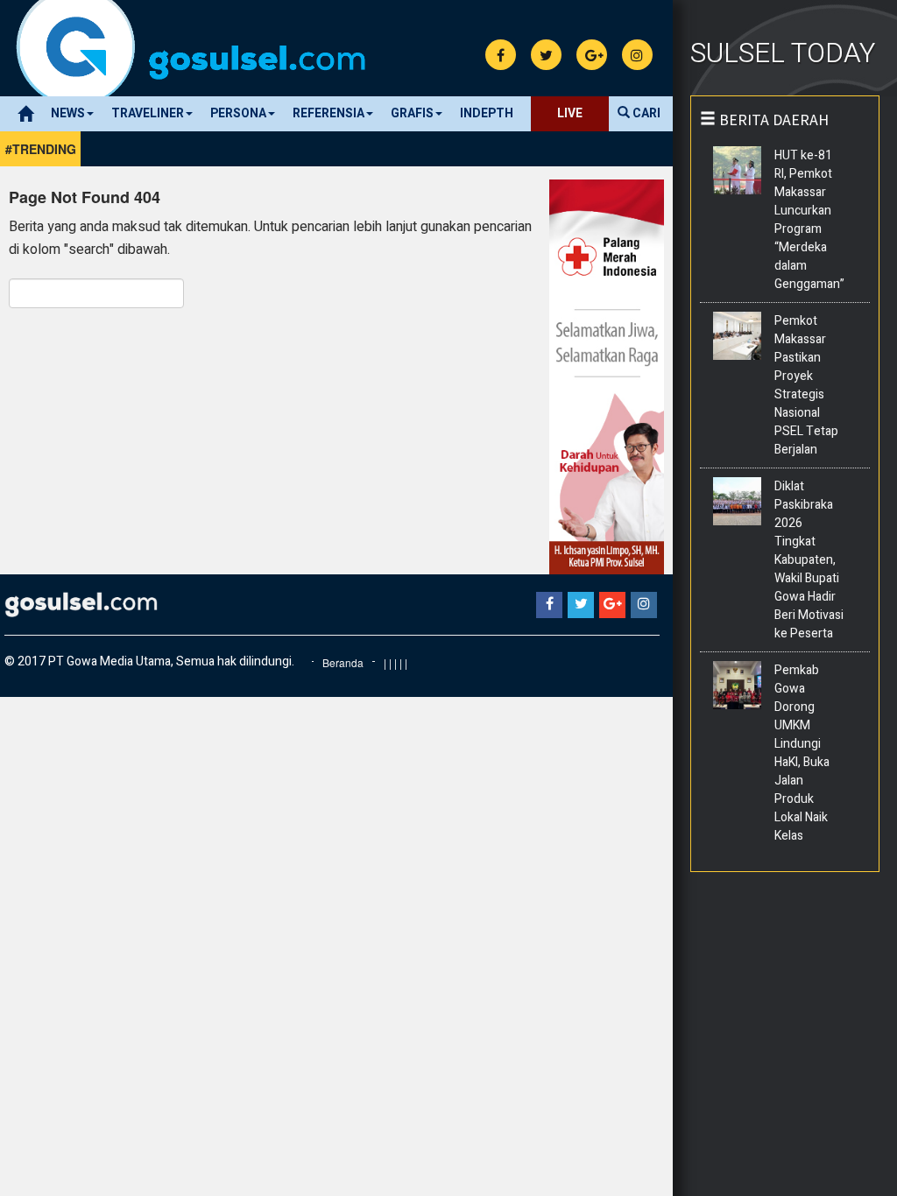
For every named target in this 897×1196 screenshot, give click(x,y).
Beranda (343, 662)
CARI (645, 113)
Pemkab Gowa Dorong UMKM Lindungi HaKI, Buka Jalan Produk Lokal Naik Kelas (802, 753)
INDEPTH (486, 113)
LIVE (570, 113)
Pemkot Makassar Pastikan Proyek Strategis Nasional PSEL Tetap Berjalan (806, 385)
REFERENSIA (328, 113)
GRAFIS (412, 113)
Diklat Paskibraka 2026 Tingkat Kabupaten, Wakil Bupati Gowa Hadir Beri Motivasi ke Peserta (809, 560)
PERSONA (238, 113)
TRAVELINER (147, 113)
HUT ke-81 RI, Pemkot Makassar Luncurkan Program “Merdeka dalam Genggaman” (810, 219)
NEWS (68, 113)
